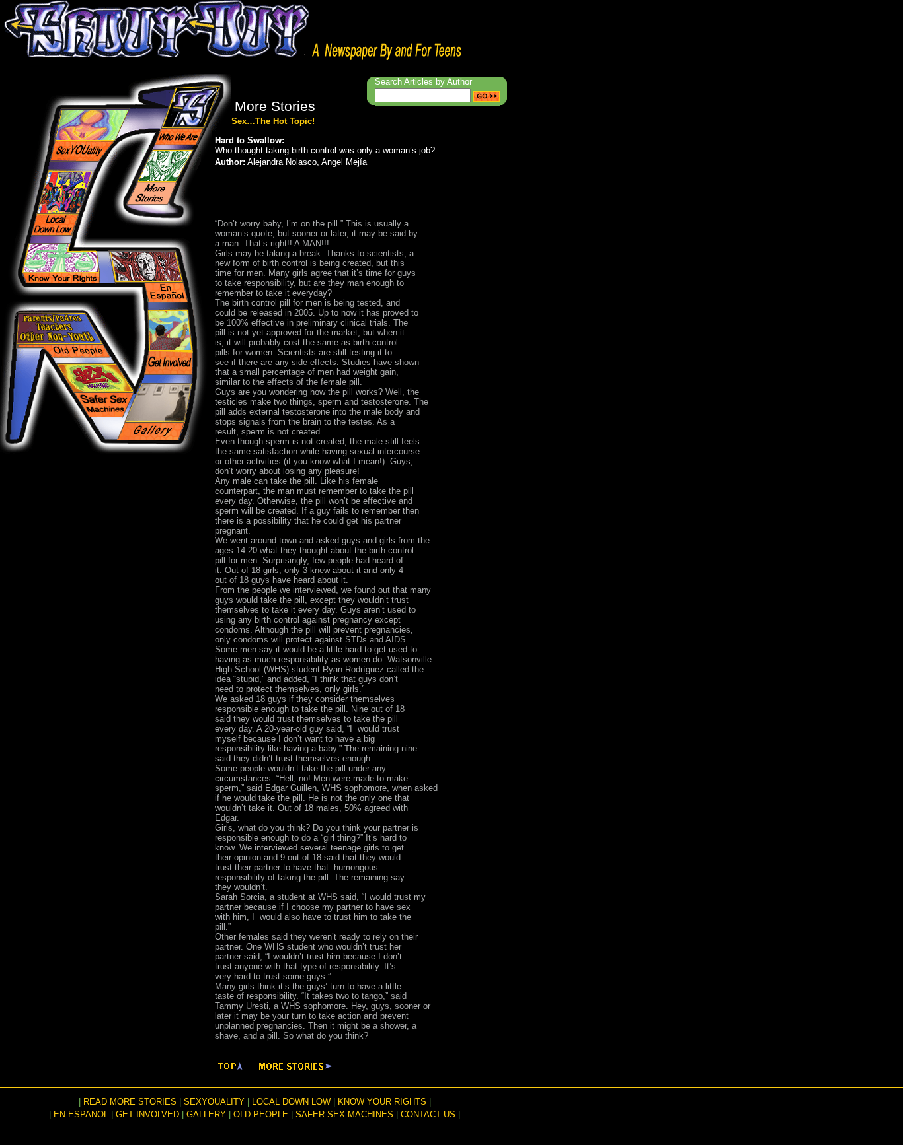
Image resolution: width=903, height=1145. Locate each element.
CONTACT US (428, 1114)
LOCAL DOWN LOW (291, 1102)
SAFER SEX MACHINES (344, 1114)
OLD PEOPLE (260, 1114)
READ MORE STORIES (130, 1102)
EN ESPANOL (81, 1114)
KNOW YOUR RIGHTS (382, 1102)
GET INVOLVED (147, 1114)
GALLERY (206, 1114)
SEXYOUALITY (214, 1102)
